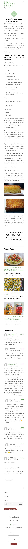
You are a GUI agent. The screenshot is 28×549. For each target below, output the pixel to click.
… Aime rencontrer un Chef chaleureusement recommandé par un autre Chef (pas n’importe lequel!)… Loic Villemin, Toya (14, 233)
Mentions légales (13, 524)
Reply (22, 334)
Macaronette (12, 334)
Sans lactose (12, 270)
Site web (7, 500)
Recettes (6, 269)
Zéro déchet (20, 270)
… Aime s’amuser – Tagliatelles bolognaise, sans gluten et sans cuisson (13, 274)
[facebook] (10, 520)
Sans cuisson (13, 269)
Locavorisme (18, 267)
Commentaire (8, 480)
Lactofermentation (9, 267)
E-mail (7, 496)
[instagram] (14, 520)
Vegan (10, 319)
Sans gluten (13, 292)
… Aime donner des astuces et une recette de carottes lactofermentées (12, 323)
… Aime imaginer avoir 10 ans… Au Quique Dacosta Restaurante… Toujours (13, 239)
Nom (6, 492)
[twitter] (17, 520)
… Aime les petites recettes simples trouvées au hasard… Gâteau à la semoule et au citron (14, 21)
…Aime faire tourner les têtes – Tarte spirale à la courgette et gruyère (13, 298)
